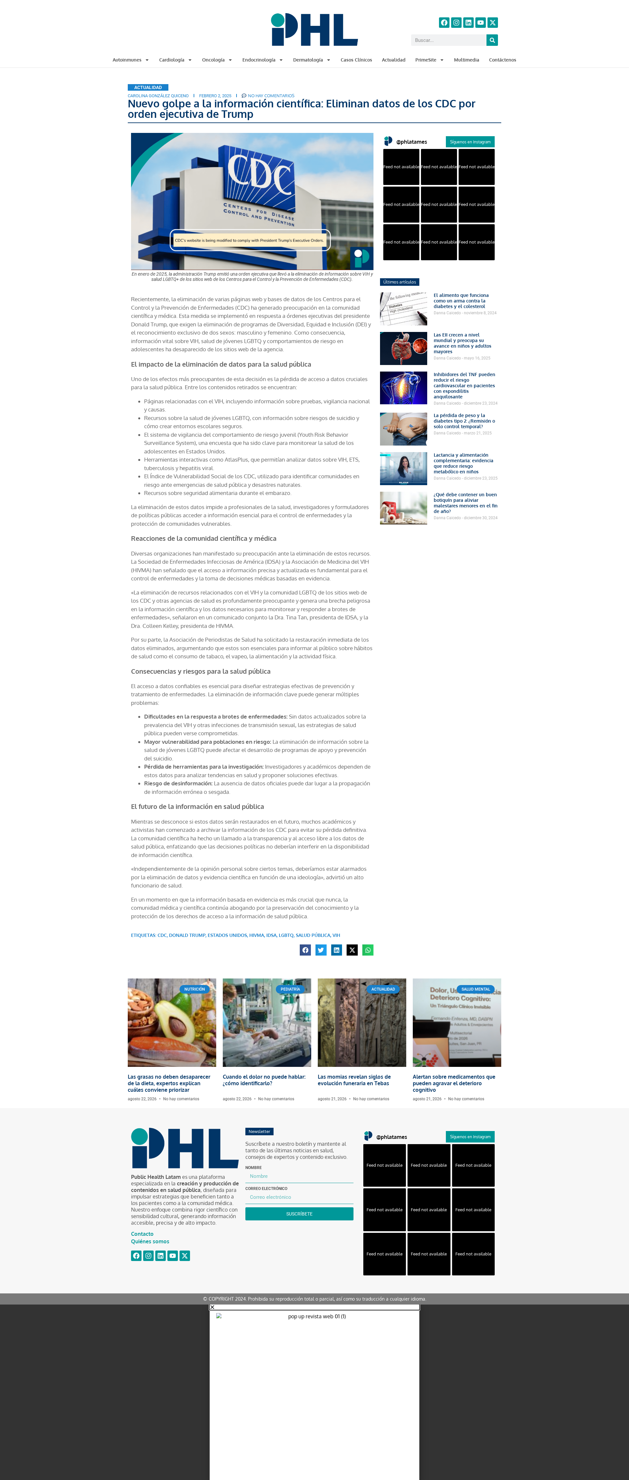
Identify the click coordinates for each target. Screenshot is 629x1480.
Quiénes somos (150, 1241)
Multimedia (466, 60)
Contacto (142, 1234)
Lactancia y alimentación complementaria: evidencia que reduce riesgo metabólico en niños (463, 463)
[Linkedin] (468, 22)
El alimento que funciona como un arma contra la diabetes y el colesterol (461, 300)
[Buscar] (492, 40)
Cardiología (171, 60)
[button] (305, 950)
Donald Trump (187, 935)
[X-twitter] (492, 22)
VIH (336, 935)
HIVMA (256, 935)
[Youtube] (480, 22)
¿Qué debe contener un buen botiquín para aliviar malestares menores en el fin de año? (466, 503)
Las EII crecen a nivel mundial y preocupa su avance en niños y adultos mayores (462, 343)
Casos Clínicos (356, 60)
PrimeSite (425, 60)
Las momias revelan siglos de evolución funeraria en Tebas (354, 1080)
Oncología (213, 60)
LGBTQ (286, 935)
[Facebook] (444, 22)
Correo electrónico (266, 1188)
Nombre (253, 1167)
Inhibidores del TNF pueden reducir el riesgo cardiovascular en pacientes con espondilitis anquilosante (464, 385)
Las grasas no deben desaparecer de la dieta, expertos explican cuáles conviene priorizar (169, 1083)
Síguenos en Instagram (470, 141)
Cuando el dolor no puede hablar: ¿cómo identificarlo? (264, 1080)
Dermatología (308, 60)
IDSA (271, 935)
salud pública (313, 935)
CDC (162, 935)
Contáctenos (502, 60)
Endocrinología (259, 60)
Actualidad (394, 60)
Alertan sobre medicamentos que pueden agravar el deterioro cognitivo (454, 1083)
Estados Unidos (227, 935)
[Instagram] (456, 22)
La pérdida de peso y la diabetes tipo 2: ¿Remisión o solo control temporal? (464, 420)
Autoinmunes (127, 60)
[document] (314, 1392)
